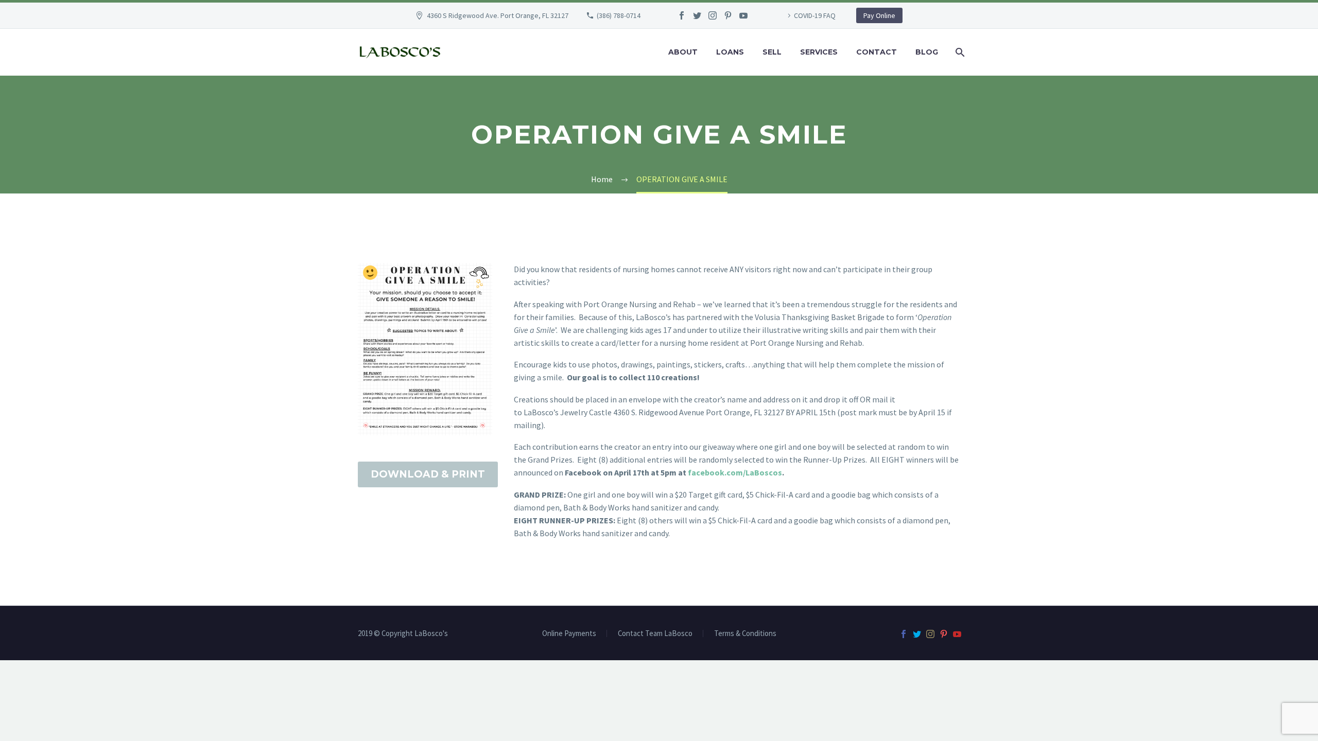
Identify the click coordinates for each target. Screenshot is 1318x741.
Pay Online (879, 15)
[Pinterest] (728, 15)
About (683, 52)
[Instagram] (712, 15)
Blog (926, 52)
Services (819, 52)
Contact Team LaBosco (655, 634)
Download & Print (428, 474)
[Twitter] (697, 15)
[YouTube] (743, 15)
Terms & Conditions (745, 634)
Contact (876, 52)
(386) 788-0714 (618, 15)
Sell (772, 52)
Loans (730, 52)
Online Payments (569, 634)
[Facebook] (681, 15)
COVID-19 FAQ (815, 15)
